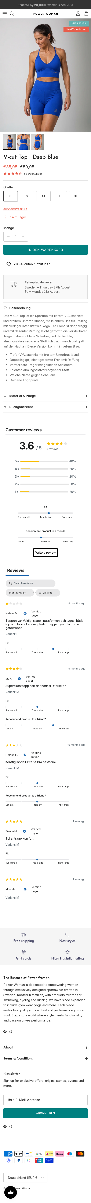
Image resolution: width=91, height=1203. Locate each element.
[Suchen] (14, 13)
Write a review (45, 552)
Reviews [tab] (17, 570)
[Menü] (4, 13)
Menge (8, 228)
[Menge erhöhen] (24, 236)
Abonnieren (45, 1113)
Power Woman (22, 1188)
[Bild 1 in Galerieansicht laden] (45, 75)
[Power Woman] (45, 13)
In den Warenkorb (45, 250)
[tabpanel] (45, 743)
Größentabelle (15, 209)
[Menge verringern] (7, 236)
